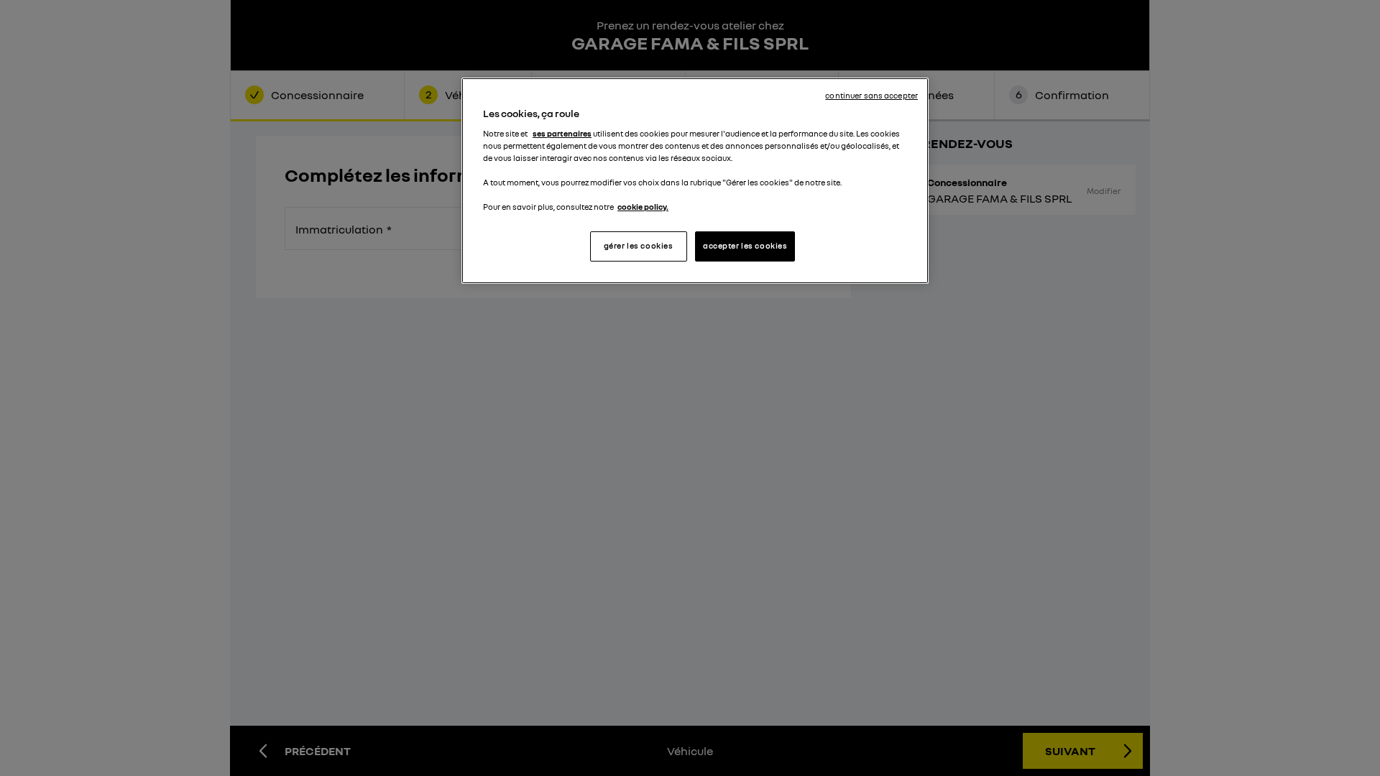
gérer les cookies (638, 246)
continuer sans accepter (871, 96)
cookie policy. (642, 207)
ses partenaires (562, 134)
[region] (695, 181)
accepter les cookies (745, 246)
